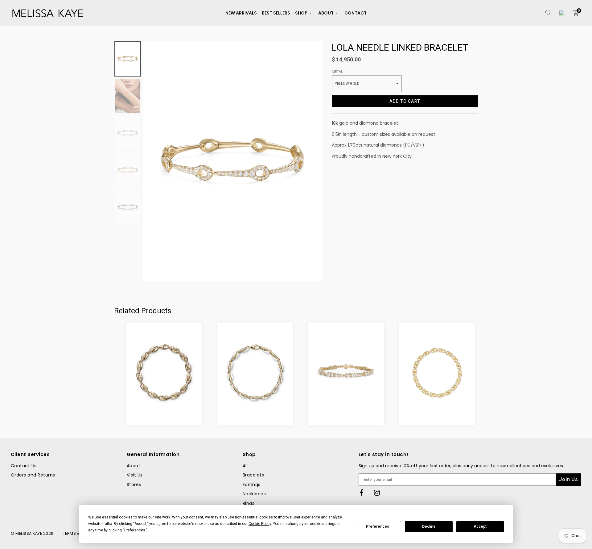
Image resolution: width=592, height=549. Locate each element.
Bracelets (253, 475)
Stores (134, 484)
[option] (233, 161)
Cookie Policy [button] (260, 524)
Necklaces (254, 494)
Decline (429, 526)
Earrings (252, 484)
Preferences (377, 526)
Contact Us (24, 466)
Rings (248, 503)
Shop (301, 13)
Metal (337, 72)
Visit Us (135, 475)
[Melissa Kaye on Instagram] (377, 493)
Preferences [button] (134, 530)
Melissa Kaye (28, 533)
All (245, 466)
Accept (480, 526)
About (326, 13)
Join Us (568, 479)
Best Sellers (276, 13)
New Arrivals (241, 13)
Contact (355, 13)
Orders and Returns (33, 475)
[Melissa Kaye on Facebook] (362, 493)
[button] (231, 411)
